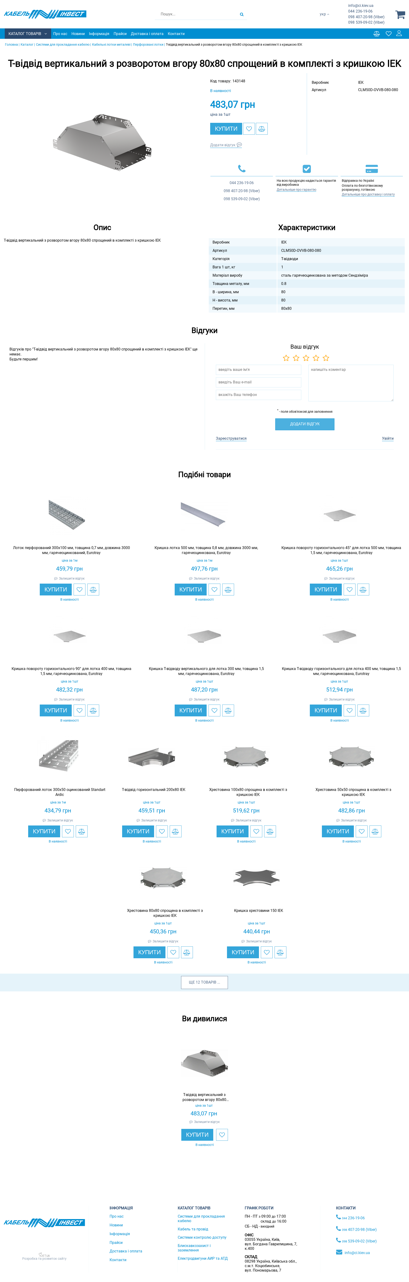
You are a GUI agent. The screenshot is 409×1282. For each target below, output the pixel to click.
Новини (78, 33)
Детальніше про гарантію (296, 189)
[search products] (241, 14)
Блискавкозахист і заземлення (194, 1247)
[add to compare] (262, 129)
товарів (208, 982)
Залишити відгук (72, 578)
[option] (102, 142)
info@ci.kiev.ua (357, 1253)
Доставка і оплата (147, 33)
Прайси (120, 33)
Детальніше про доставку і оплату (368, 194)
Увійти (388, 438)
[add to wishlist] (249, 129)
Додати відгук (223, 145)
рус (323, 19)
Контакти (176, 33)
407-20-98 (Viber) (366, 17)
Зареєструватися (231, 438)
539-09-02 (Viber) (366, 22)
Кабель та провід (193, 1229)
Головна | (12, 44)
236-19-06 (360, 11)
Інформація (99, 33)
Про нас (60, 33)
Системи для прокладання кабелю (201, 1218)
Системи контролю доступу (202, 1237)
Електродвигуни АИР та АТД (203, 1258)
